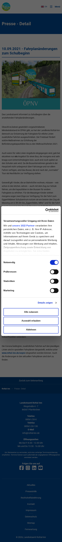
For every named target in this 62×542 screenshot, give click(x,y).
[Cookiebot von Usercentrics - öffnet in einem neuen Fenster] (45, 210)
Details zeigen (45, 302)
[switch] (54, 271)
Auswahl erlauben (31, 321)
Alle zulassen (31, 312)
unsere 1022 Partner (23, 225)
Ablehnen (31, 329)
